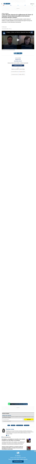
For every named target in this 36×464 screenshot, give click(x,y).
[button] (18, 40)
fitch (8, 425)
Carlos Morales (27, 425)
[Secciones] (2, 4)
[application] (18, 40)
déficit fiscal (13, 425)
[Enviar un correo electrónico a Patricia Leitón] (6, 435)
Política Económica (5, 13)
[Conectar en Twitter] (8, 435)
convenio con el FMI (19, 425)
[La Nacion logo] (6, 4)
